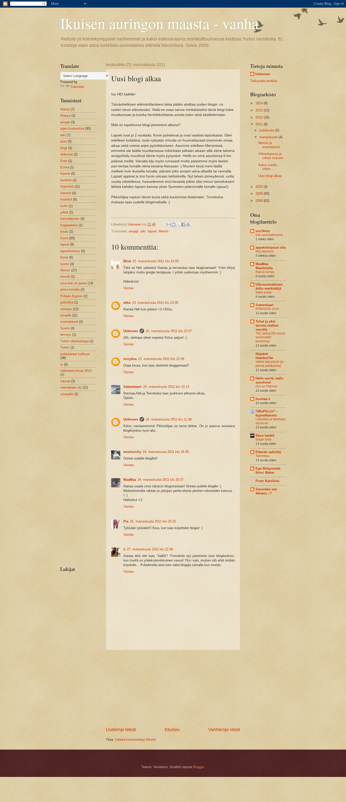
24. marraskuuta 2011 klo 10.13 (166, 387)
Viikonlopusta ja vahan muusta (270, 155)
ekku (127, 303)
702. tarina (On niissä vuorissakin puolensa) (270, 337)
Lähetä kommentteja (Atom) (135, 739)
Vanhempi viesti (224, 729)
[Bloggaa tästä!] (173, 224)
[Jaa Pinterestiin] (187, 224)
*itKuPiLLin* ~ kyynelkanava (267, 413)
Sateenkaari (132, 387)
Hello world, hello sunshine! (269, 380)
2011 (260, 124)
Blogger (198, 767)
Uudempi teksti (121, 729)
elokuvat (66, 154)
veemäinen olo (71, 387)
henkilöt (66, 180)
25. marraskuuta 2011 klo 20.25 (153, 521)
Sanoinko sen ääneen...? (266, 491)
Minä (127, 261)
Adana (65, 109)
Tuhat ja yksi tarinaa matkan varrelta (267, 325)
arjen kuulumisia (72, 128)
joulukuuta (267, 130)
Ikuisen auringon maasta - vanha (159, 23)
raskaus (66, 309)
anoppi (133, 231)
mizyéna (130, 359)
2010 (260, 187)
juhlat (64, 212)
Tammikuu (263, 456)
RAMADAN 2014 (267, 309)
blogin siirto (264, 439)
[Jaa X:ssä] (178, 224)
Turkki (64, 347)
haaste (65, 173)
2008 (260, 201)
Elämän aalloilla (268, 452)
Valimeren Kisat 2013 (75, 371)
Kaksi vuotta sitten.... (267, 167)
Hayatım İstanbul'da (264, 356)
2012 (260, 117)
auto (63, 141)
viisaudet (66, 394)
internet (65, 193)
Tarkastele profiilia (263, 81)
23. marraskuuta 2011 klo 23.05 (155, 261)
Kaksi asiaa (264, 292)
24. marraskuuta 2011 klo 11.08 (168, 419)
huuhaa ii (263, 399)
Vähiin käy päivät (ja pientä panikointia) (269, 364)
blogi (63, 148)
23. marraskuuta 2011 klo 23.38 (161, 359)
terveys (65, 334)
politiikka (66, 302)
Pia (125, 521)
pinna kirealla (70, 289)
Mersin (163, 231)
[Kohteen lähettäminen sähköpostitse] (168, 224)
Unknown (130, 331)
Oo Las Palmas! (266, 386)
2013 (260, 110)
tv (61, 364)
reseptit (65, 315)
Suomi (65, 328)
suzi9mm (263, 231)
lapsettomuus (70, 251)
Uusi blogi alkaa (270, 176)
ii (124, 549)
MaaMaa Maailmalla (264, 266)
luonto (64, 264)
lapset (152, 231)
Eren (63, 161)
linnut (64, 257)
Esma (64, 167)
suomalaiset (69, 322)
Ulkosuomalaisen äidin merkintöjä (269, 286)
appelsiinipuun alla (271, 247)
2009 (260, 193)
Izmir (64, 206)
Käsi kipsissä (265, 251)
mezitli (65, 276)
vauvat (65, 381)
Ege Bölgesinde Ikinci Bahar (268, 470)
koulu (64, 231)
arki (143, 231)
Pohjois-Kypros (71, 296)
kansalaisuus (70, 218)
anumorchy (132, 452)
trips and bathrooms (269, 235)
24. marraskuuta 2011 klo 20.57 (161, 480)
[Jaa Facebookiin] (183, 224)
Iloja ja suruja (265, 272)
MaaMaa (129, 480)
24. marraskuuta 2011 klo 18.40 (166, 452)
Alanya (65, 115)
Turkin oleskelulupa (74, 341)
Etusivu (172, 729)
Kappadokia (69, 225)
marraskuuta (269, 137)
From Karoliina (267, 481)
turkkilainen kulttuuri (75, 354)
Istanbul (66, 199)
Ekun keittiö (265, 435)
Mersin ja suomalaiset (269, 145)
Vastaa (128, 288)
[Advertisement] (173, 688)
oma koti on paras (73, 283)
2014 (260, 103)
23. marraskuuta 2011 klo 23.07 (169, 331)
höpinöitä (66, 186)
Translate (77, 87)
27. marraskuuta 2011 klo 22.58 (150, 549)
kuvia (64, 238)
